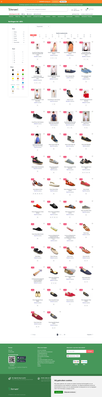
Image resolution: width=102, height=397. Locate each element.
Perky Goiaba (86, 189)
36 (14, 62)
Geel (13, 80)
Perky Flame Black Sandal (37, 234)
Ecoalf (15, 36)
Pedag (15, 38)
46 (71, 36)
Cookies (39, 365)
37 (37, 126)
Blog (24, 14)
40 (33, 36)
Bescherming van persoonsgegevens (45, 362)
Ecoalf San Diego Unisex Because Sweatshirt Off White (37, 54)
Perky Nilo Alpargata (86, 144)
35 (14, 60)
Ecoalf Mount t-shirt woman (54, 99)
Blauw (23, 84)
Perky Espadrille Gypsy (54, 300)
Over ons (10, 350)
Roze (23, 80)
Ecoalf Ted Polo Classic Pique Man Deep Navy (54, 123)
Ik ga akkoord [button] (58, 392)
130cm (74, 38)
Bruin (18, 80)
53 (23, 31)
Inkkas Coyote (70, 99)
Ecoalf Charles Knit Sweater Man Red (86, 100)
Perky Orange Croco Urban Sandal (38, 212)
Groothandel (38, 14)
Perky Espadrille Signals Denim (54, 323)
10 (23, 38)
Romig (18, 88)
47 (77, 36)
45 (65, 36)
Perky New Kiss (86, 256)
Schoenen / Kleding (87, 16)
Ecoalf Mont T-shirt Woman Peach (70, 53)
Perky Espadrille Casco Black (86, 167)
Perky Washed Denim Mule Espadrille (70, 167)
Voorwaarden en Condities (43, 356)
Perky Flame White (54, 189)
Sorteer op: (32, 26)
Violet (23, 88)
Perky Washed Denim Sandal (70, 212)
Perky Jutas (86, 233)
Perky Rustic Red (37, 322)
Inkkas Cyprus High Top (54, 144)
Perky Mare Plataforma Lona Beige (54, 278)
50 (84, 36)
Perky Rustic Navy (86, 277)
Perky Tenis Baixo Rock (86, 210)
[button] (21, 357)
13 (23, 40)
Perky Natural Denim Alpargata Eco (53, 167)
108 (23, 34)
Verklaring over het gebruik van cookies (46, 361)
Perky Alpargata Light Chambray (86, 77)
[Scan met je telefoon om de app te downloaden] (12, 359)
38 (86, 172)
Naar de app (63, 1)
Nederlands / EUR (73, 356)
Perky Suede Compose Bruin (70, 277)
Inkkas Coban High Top (70, 144)
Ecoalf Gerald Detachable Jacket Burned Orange (70, 123)
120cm (68, 38)
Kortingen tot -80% (15, 14)
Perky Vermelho (69, 300)
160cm (81, 38)
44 (58, 36)
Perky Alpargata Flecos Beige (38, 300)
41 (39, 36)
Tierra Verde (16, 42)
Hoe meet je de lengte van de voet (45, 359)
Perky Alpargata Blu (70, 76)
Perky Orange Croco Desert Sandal (70, 190)
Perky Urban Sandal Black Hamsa (54, 212)
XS (90, 36)
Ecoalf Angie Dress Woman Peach (54, 53)
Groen (23, 76)
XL (61, 38)
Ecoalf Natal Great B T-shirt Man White (38, 100)
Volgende (89, 334)
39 (37, 193)
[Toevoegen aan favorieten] (44, 42)
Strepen (17, 84)
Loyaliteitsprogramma (42, 353)
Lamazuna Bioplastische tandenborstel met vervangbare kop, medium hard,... (54, 237)
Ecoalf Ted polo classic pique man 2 (86, 123)
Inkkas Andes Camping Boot (38, 167)
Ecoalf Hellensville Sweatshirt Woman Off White (86, 54)
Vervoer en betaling (41, 350)
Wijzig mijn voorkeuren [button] (69, 392)
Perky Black (37, 256)
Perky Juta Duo (53, 256)
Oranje (18, 76)
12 (14, 58)
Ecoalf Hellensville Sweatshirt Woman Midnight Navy (38, 77)
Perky (15, 34)
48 (23, 42)
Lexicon (30, 14)
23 (64, 334)
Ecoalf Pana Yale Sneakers (38, 122)
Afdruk (38, 364)
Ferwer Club (76, 14)
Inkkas (15, 32)
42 (56, 217)
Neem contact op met (87, 14)
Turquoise (13, 88)
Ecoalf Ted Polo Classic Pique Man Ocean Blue (38, 145)
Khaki (13, 93)
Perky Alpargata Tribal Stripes (86, 300)
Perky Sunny (70, 256)
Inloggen (90, 351)
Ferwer (15, 40)
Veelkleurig (13, 84)
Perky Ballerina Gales (37, 189)
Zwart (13, 76)
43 (52, 36)
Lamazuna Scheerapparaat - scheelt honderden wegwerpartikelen (38, 280)
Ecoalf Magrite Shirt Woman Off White (54, 77)
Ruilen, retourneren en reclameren (44, 351)
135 (23, 36)
